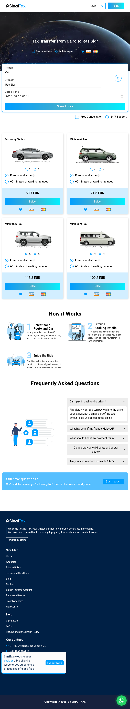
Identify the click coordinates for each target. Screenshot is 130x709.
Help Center (12, 606)
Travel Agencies (14, 601)
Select (32, 201)
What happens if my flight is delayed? (92, 428)
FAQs (9, 626)
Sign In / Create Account (19, 590)
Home (9, 556)
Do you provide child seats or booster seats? (96, 449)
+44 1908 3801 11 (19, 651)
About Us (11, 562)
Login (116, 6)
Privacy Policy (13, 567)
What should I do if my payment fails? (92, 438)
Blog (8, 578)
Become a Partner (16, 595)
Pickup (9, 67)
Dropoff (9, 80)
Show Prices (65, 106)
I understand (54, 662)
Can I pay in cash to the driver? (88, 401)
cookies (9, 660)
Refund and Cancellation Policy (22, 632)
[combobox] (53, 72)
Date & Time (12, 91)
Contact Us (12, 620)
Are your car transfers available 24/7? (92, 461)
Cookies (10, 584)
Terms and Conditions (17, 573)
